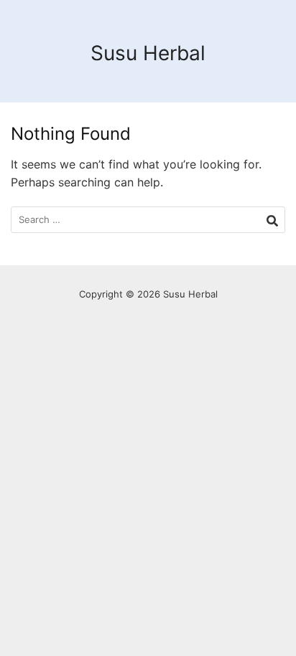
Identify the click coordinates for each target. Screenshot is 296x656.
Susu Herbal (148, 53)
